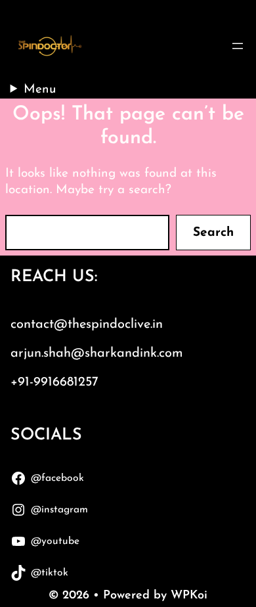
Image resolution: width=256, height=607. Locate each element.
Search (213, 233)
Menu (40, 89)
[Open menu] (237, 46)
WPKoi (189, 596)
